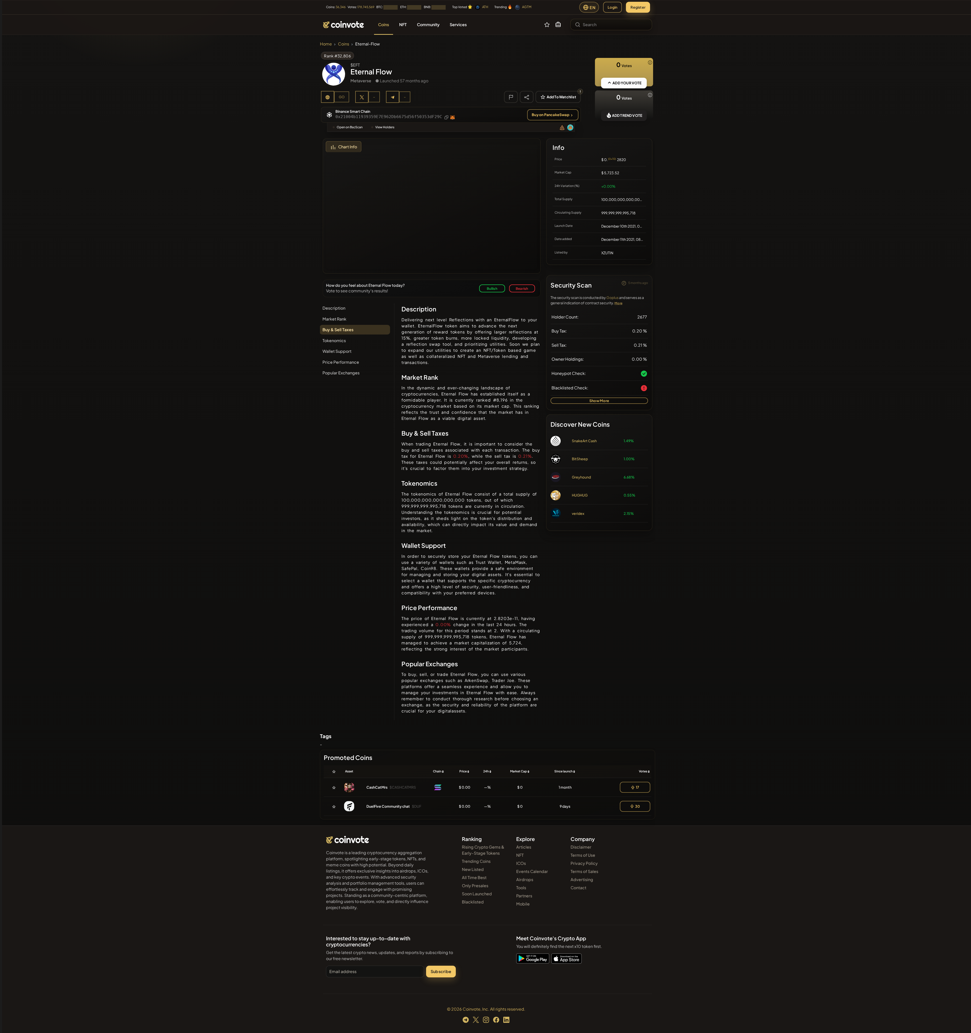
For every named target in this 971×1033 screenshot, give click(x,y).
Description (333, 308)
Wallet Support (336, 351)
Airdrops (524, 879)
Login (612, 7)
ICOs (521, 863)
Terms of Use (583, 855)
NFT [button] (403, 24)
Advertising (582, 879)
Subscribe (441, 971)
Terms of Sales (584, 871)
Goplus (612, 297)
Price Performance (340, 362)
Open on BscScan (350, 127)
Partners (524, 895)
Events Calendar (532, 871)
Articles (523, 847)
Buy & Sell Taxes (337, 329)
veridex (578, 513)
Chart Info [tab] (347, 146)
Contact (578, 887)
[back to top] (960, 1022)
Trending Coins (476, 861)
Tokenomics (334, 340)
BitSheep (580, 458)
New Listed (473, 869)
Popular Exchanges (341, 372)
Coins (343, 43)
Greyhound (581, 477)
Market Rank (334, 319)
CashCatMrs (376, 787)
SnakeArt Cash (584, 440)
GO (342, 96)
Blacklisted (473, 901)
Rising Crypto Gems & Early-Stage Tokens (483, 850)
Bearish (522, 288)
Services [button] (458, 24)
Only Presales (475, 885)
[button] (558, 25)
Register (637, 7)
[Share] (526, 96)
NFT (520, 855)
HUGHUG (580, 495)
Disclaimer (581, 847)
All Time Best (474, 877)
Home (326, 43)
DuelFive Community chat (388, 806)
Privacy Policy (584, 863)
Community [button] (428, 24)
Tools (521, 887)
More (618, 303)
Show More (599, 400)
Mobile (523, 904)
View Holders (384, 127)
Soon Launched (477, 893)
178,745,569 (365, 7)
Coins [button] (383, 24)
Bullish (492, 288)
